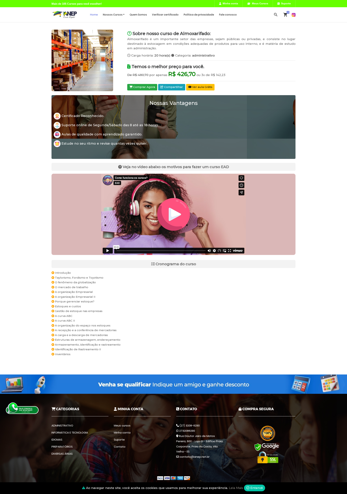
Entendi (256, 488)
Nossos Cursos (113, 14)
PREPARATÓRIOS (62, 446)
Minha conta (230, 3)
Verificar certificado (165, 14)
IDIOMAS (57, 439)
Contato (119, 446)
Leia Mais (236, 488)
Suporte (286, 3)
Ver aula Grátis (201, 87)
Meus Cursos (260, 3)
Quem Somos (138, 14)
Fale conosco (228, 14)
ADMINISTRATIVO (62, 425)
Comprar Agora (143, 87)
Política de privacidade (199, 14)
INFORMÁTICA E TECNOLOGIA (70, 432)
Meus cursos (122, 425)
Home (94, 14)
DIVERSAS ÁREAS (62, 454)
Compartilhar (173, 87)
